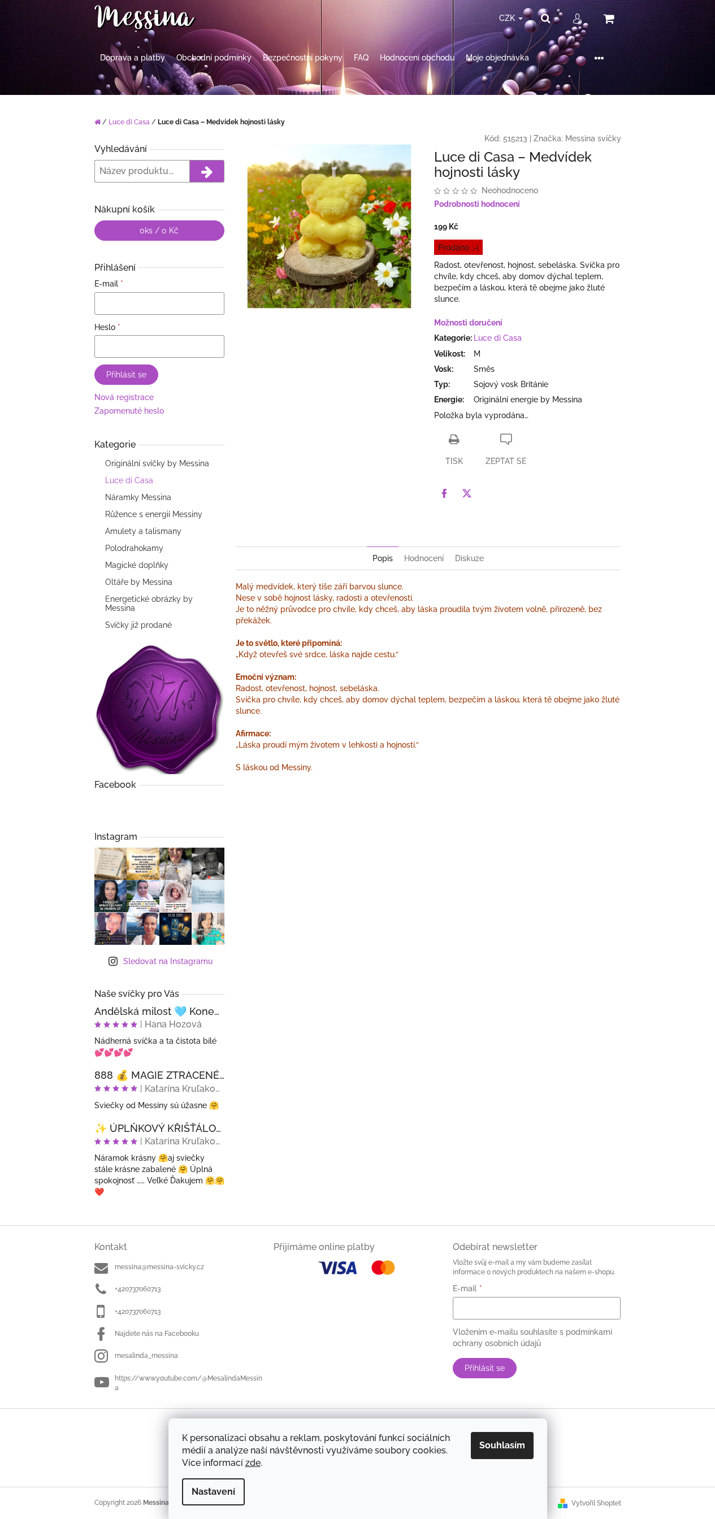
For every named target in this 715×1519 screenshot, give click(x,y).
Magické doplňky (136, 565)
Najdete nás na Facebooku (157, 1334)
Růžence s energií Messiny (153, 514)
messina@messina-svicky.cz (159, 1267)
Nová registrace (124, 397)
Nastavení (213, 1491)
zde (253, 1462)
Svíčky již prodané (138, 625)
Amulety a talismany (143, 531)
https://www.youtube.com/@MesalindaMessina (188, 1383)
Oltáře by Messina (138, 582)
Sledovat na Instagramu (168, 961)
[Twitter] (467, 493)
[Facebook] (444, 493)
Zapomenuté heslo (129, 410)
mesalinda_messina (146, 1356)
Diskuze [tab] (469, 558)
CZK (508, 18)
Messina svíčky (593, 138)
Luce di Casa (129, 480)
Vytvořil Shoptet (596, 1503)
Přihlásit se (126, 374)
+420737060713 (138, 1289)
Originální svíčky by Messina (157, 463)
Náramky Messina (138, 497)
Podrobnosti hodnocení (477, 204)
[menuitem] (132, 58)
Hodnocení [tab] (424, 558)
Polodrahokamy (134, 548)
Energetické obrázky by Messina (149, 603)
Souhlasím (502, 1445)
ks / (159, 230)
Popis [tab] (382, 558)
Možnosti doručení (468, 322)
